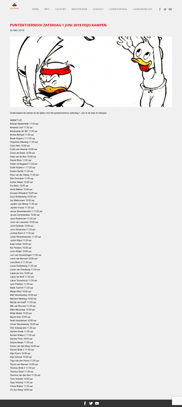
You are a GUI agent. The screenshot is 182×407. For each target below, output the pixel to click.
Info (46, 9)
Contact (98, 9)
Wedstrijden (79, 9)
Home (35, 9)
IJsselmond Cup (142, 9)
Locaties (60, 9)
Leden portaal (118, 9)
